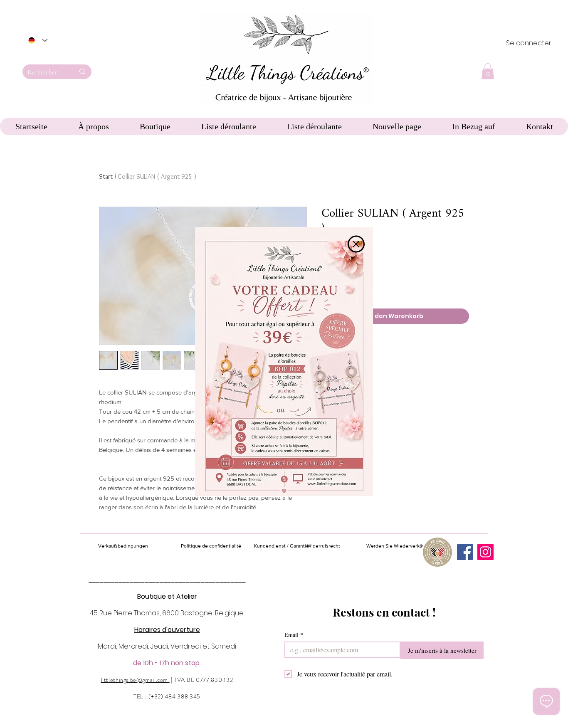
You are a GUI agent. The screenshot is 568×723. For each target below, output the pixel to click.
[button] (356, 244)
